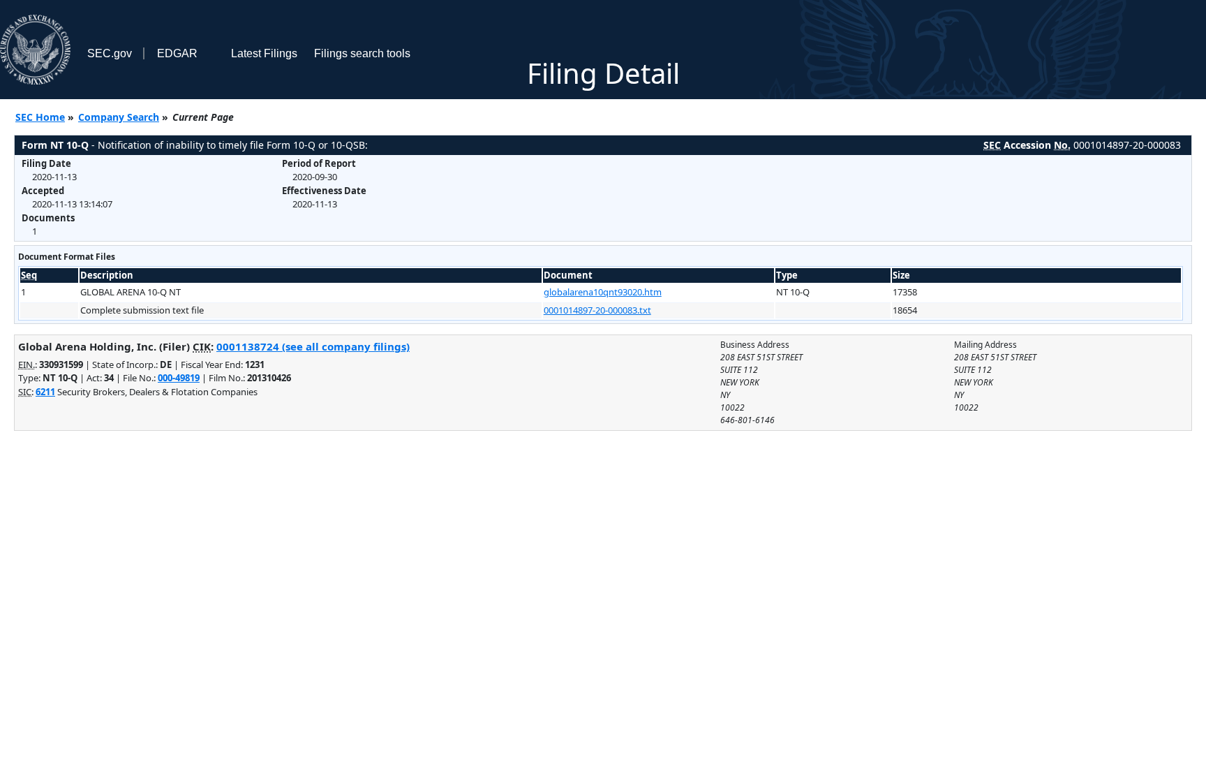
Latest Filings (264, 53)
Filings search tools (362, 53)
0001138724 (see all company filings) (313, 346)
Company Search (118, 117)
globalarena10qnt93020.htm (603, 292)
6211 (45, 391)
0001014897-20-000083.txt (597, 310)
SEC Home (40, 117)
